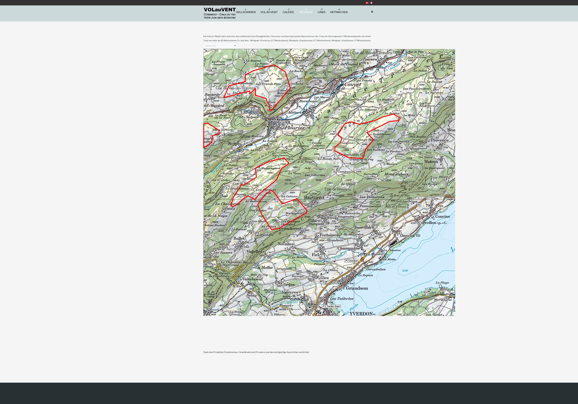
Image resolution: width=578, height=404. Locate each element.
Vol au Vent (269, 12)
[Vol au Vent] (219, 13)
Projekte (306, 12)
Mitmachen (339, 12)
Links (321, 12)
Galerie (288, 12)
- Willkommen (245, 12)
